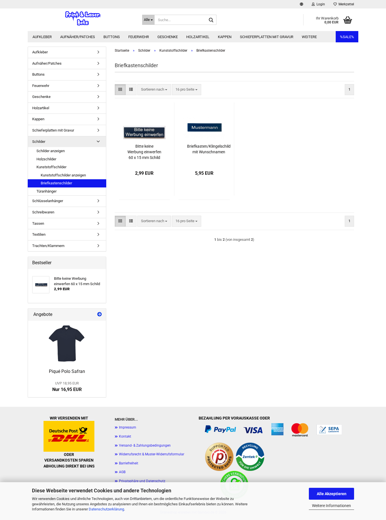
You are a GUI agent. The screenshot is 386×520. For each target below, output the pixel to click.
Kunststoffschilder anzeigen (63, 175)
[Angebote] (99, 314)
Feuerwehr (138, 37)
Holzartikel (197, 37)
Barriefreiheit (128, 463)
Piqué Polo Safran (67, 371)
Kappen (224, 37)
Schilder (38, 141)
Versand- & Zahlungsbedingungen (145, 445)
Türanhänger (46, 191)
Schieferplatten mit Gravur (266, 37)
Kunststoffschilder (51, 167)
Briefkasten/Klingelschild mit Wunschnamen (209, 149)
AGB (122, 472)
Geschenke (167, 37)
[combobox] (154, 89)
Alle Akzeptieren (331, 493)
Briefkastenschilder (56, 183)
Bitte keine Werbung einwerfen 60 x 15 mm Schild (144, 152)
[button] (301, 4)
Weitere (309, 37)
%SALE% (347, 37)
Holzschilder (46, 159)
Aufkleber (42, 37)
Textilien (38, 234)
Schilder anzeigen (50, 151)
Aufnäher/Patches (77, 37)
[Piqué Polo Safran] (67, 343)
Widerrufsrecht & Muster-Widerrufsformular (151, 454)
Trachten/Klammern (48, 246)
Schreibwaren (43, 212)
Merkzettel (345, 4)
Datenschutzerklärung (106, 509)
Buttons (111, 37)
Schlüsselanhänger (47, 201)
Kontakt (125, 436)
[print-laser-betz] (83, 18)
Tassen (38, 223)
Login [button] (320, 4)
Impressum (127, 427)
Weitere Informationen (331, 505)
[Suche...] (211, 20)
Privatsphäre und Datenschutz (142, 481)
